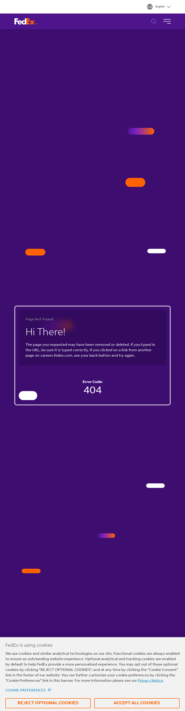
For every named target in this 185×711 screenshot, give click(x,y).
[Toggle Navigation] (167, 21)
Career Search (152, 21)
